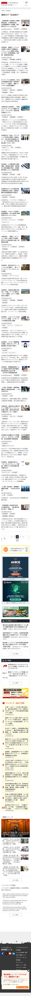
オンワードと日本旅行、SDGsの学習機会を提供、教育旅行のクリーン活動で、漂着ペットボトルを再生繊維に (10, 82)
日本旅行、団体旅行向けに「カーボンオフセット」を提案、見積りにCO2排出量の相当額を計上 (10, 465)
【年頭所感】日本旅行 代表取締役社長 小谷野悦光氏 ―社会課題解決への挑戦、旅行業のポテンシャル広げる (10, 23)
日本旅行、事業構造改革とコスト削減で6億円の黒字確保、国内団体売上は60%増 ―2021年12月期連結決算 (10, 370)
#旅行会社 (12, 90)
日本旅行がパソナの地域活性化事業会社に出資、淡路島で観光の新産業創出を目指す (10, 191)
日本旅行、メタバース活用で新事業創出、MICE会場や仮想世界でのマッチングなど (10, 213)
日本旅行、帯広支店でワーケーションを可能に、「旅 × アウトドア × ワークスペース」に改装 (10, 268)
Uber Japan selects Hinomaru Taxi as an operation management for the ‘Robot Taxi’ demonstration (15, 895)
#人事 (11, 396)
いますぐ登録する (23, 987)
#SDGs (11, 92)
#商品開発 (5, 92)
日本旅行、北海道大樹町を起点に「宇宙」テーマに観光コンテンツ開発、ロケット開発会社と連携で (10, 293)
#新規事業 (5, 249)
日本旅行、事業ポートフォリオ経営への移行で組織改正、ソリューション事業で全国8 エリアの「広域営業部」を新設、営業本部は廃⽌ (10, 51)
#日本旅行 (16, 29)
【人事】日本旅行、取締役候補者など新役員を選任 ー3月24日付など (10, 389)
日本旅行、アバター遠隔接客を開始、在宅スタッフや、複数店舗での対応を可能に (10, 344)
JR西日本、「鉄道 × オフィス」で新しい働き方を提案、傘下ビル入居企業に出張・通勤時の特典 (10, 239)
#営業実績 (5, 174)
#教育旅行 (20, 90)
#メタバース (5, 222)
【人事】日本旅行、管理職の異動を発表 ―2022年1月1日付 (10, 488)
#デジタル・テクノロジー (9, 220)
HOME (3, 10)
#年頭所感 (24, 29)
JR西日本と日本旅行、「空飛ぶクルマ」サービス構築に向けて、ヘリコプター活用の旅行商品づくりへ (10, 109)
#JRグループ (5, 246)
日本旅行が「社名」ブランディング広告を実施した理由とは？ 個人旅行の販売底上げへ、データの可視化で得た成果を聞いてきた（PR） (10, 139)
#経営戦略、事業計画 (15, 59)
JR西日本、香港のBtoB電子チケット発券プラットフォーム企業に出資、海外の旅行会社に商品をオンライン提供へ (10, 409)
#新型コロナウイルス (8, 446)
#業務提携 (20, 300)
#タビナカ (12, 416)
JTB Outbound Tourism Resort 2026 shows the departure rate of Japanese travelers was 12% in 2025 (15, 908)
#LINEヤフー (5, 147)
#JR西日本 (5, 117)
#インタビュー (6, 150)
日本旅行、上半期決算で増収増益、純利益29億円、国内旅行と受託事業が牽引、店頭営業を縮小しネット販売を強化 (10, 167)
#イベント (10, 325)
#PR (12, 147)
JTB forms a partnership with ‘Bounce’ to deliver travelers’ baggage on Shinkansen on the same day (15, 902)
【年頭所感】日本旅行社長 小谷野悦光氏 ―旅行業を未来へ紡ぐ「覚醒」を (10, 507)
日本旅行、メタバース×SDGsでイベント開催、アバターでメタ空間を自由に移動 (10, 319)
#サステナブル (6, 472)
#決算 (18, 174)
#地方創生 (5, 197)
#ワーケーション (14, 275)
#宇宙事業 (12, 300)
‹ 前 (4, 537)
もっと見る (15, 654)
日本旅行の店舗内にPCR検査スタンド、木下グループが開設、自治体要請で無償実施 (10, 437)
